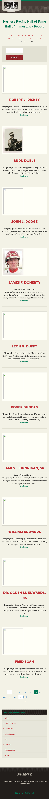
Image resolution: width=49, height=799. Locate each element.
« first (4, 692)
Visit (7, 717)
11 (4, 697)
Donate (8, 744)
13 (15, 697)
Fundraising (10, 749)
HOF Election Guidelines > (14, 712)
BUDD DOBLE (25, 160)
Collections (9, 728)
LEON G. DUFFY (24, 346)
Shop (7, 739)
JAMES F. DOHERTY (24, 282)
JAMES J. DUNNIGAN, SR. (24, 467)
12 (9, 697)
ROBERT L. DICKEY (24, 99)
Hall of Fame (10, 723)
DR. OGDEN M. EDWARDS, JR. (24, 595)
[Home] (11, 6)
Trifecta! (29, 793)
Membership (10, 733)
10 (40, 692)
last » (25, 697)
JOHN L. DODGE (24, 221)
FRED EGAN (24, 661)
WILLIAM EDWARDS (24, 531)
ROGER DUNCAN (24, 407)
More (7, 754)
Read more (24, 115)
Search (14, 57)
